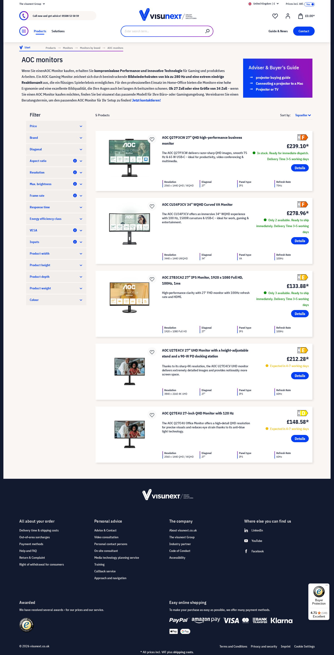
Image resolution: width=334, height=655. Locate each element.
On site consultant (106, 551)
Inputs (34, 242)
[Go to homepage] (167, 16)
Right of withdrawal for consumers (41, 564)
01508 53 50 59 (70, 15)
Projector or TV (267, 89)
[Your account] (288, 16)
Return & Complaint (32, 558)
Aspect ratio (38, 161)
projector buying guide (273, 77)
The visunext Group (181, 537)
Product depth (40, 277)
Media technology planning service (116, 558)
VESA (33, 230)
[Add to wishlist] (152, 139)
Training (99, 564)
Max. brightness (40, 184)
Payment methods (31, 544)
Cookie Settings (304, 646)
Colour (34, 300)
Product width (40, 253)
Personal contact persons (110, 544)
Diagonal (36, 149)
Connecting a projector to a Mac (279, 83)
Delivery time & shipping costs (39, 530)
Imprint (286, 646)
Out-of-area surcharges (34, 537)
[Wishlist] (275, 16)
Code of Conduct (179, 551)
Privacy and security (264, 646)
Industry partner (180, 544)
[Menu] (23, 31)
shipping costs (183, 652)
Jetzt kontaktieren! (146, 100)
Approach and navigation (110, 578)
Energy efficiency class (45, 219)
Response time (40, 207)
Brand (34, 138)
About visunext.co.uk (183, 530)
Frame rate (37, 196)
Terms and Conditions (233, 646)
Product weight (40, 288)
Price (33, 126)
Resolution (37, 172)
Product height (40, 265)
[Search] (207, 31)
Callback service (105, 571)
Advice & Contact (105, 530)
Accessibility (177, 558)
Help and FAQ (28, 551)
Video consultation (106, 537)
